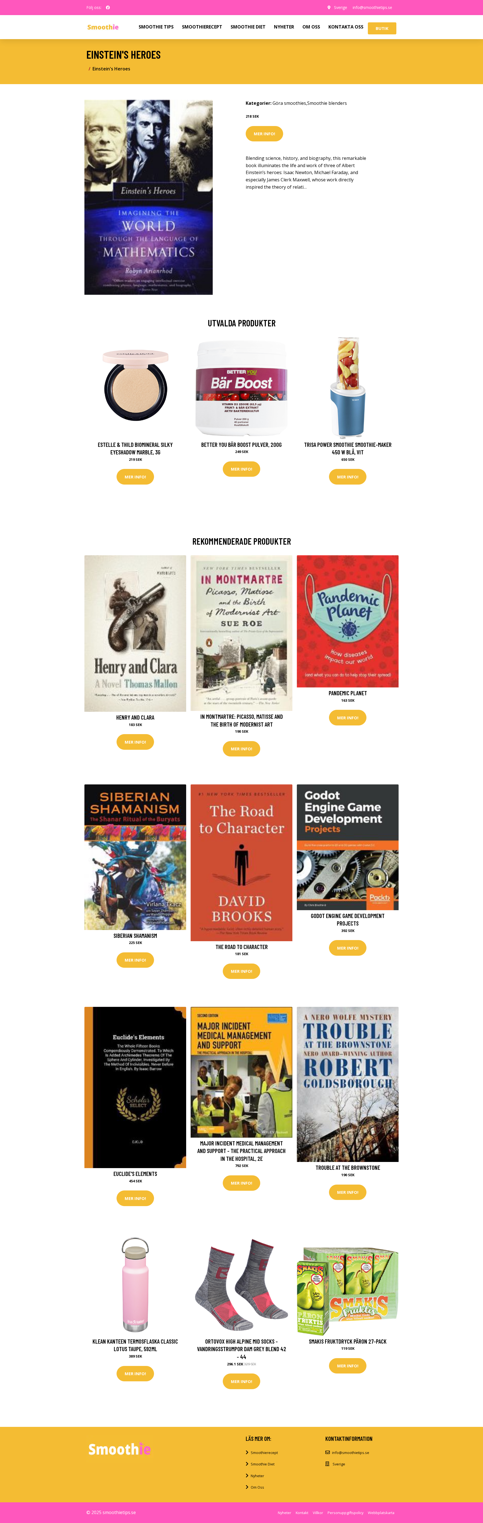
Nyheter (257, 1475)
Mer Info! (264, 133)
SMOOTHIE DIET (248, 27)
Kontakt (302, 1512)
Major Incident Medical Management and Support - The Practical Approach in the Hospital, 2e (241, 1151)
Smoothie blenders (327, 103)
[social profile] (108, 7)
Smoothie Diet (262, 1464)
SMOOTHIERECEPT (202, 27)
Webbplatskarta (381, 1512)
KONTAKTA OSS (345, 27)
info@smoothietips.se (372, 7)
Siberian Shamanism (135, 935)
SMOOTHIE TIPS (156, 27)
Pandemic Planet (348, 692)
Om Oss (257, 1487)
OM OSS (311, 27)
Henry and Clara (135, 717)
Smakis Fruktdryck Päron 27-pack (348, 1341)
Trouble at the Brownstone (348, 1167)
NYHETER (284, 27)
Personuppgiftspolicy (345, 1512)
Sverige (340, 7)
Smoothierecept (264, 1452)
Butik (382, 28)
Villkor (318, 1512)
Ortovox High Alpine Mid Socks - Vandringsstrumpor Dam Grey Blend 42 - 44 (241, 1349)
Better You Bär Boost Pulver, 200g (241, 444)
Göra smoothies (289, 103)
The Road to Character (242, 946)
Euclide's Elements (135, 1173)
